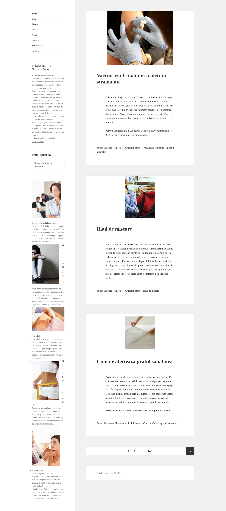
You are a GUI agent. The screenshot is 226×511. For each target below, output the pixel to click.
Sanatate (35, 40)
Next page (190, 451)
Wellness (35, 51)
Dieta (34, 19)
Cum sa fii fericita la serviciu (44, 223)
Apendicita (36, 336)
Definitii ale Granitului (41, 66)
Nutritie (35, 35)
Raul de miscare (114, 229)
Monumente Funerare (41, 69)
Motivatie (36, 29)
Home (34, 13)
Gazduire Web (38, 141)
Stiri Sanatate (37, 46)
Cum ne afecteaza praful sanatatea (135, 361)
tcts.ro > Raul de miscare (146, 290)
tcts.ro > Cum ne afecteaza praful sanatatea (155, 423)
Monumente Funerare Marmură (44, 164)
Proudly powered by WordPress (110, 473)
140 (151, 451)
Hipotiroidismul (38, 470)
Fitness (35, 24)
